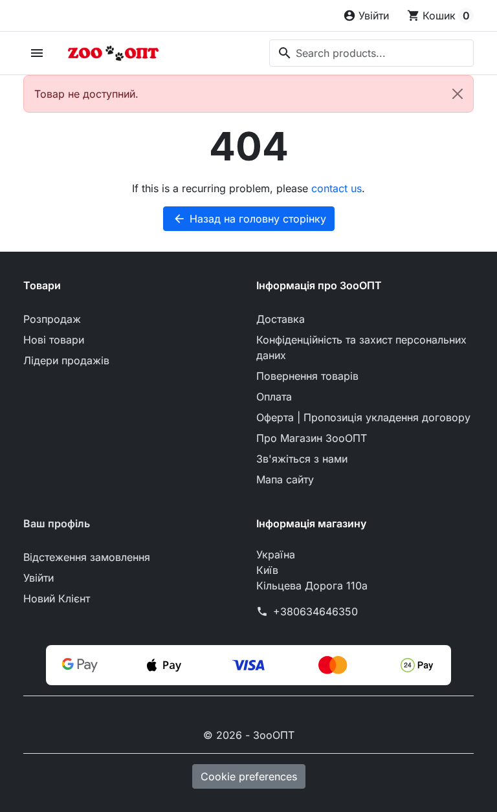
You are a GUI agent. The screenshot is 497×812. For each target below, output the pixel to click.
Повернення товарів (307, 375)
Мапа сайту (285, 479)
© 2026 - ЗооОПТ (248, 735)
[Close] (457, 94)
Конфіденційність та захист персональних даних (361, 347)
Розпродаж (52, 319)
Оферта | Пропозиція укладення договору (363, 417)
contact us (336, 188)
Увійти (38, 577)
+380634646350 (315, 611)
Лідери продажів (66, 360)
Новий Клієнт (56, 598)
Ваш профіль (56, 523)
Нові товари (53, 339)
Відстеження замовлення (86, 557)
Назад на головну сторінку (249, 218)
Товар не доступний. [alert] (86, 93)
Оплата (274, 396)
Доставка (280, 319)
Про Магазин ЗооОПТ (311, 438)
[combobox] (371, 53)
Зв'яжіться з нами (302, 458)
